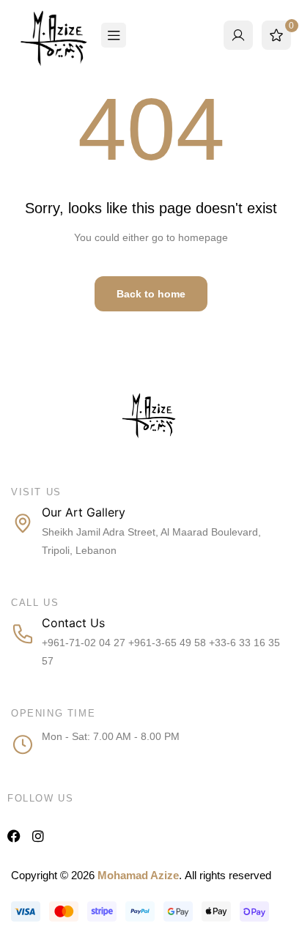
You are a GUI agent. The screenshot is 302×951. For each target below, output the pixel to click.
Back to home (151, 294)
